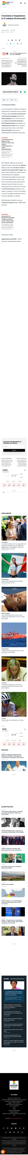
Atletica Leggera (5, 613)
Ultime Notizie (5, 579)
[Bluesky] (12, 40)
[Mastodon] (19, 40)
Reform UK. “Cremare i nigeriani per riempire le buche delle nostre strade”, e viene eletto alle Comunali (14, 1042)
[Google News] (20, 92)
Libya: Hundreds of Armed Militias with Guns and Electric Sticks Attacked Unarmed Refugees (21, 63)
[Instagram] (8, 40)
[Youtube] (10, 1132)
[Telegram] (10, 43)
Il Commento (4, 542)
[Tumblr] (19, 1128)
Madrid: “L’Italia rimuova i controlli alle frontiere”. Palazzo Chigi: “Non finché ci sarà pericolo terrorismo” (12, 921)
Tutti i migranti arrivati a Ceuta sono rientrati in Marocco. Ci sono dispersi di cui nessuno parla (13, 1013)
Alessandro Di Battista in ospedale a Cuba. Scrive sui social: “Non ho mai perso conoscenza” (7, 219)
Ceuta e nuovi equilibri (7, 884)
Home (2, 12)
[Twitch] (23, 1128)
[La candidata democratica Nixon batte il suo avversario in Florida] (14, 985)
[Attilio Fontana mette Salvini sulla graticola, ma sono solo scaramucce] (13, 858)
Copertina (3, 752)
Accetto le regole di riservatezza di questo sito (13, 452)
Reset (12, 99)
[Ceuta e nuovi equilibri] (13, 892)
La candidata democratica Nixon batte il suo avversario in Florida (13, 992)
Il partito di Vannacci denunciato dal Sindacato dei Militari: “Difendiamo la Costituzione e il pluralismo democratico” (12, 756)
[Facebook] (7, 43)
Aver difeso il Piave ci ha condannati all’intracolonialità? (11, 867)
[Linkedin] (17, 43)
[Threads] (15, 40)
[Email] (20, 43)
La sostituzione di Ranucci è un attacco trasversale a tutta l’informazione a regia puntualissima (12, 686)
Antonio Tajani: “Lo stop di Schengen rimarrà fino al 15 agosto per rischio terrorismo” (11, 902)
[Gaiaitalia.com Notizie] (4, 25)
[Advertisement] (14, 789)
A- (8, 99)
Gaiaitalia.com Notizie (10, 994)
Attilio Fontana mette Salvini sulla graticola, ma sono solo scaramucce (11, 849)
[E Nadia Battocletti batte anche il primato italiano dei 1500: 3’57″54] (14, 565)
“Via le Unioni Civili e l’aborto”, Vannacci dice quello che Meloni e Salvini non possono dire (12, 813)
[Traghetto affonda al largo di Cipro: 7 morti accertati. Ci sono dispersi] (14, 634)
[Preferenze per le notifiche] (3, 1152)
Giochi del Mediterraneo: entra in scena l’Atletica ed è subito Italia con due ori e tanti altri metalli (13, 616)
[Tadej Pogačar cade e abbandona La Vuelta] (14, 704)
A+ (16, 99)
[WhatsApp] (14, 43)
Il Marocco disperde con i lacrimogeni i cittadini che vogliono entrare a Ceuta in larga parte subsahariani (13, 1006)
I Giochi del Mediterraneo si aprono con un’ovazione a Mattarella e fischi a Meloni (12, 831)
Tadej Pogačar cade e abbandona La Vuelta (12, 720)
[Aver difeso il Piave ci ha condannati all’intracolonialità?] (13, 876)
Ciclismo (3, 718)
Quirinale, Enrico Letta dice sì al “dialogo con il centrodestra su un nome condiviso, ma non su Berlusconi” (7, 63)
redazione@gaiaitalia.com (17, 1118)
